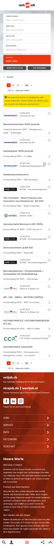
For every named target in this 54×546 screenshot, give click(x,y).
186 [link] (26, 85)
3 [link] (17, 85)
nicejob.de (11, 388)
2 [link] (13, 85)
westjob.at (30, 388)
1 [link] (8, 85)
